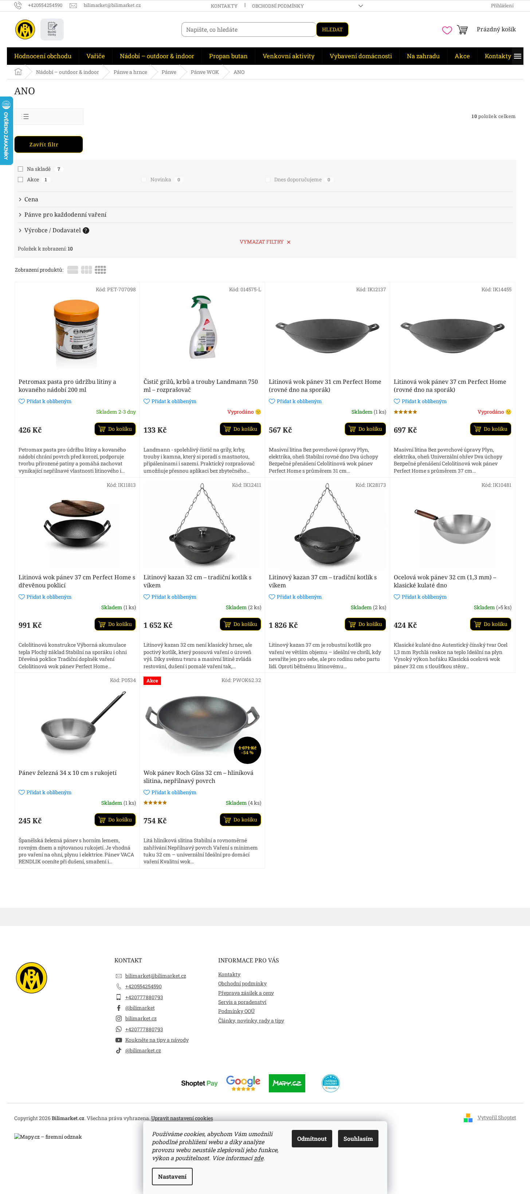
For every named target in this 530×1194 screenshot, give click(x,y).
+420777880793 (144, 997)
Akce (37, 179)
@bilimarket (140, 1007)
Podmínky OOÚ (236, 1011)
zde (258, 1158)
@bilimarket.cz (143, 1050)
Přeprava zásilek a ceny (246, 992)
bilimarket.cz (141, 1018)
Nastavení (172, 1176)
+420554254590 (143, 986)
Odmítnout (312, 1138)
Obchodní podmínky (278, 6)
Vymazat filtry (262, 241)
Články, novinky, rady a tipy (251, 1020)
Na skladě (43, 168)
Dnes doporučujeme (302, 179)
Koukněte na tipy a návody (157, 1039)
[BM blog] (52, 29)
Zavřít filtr (44, 144)
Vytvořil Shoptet (497, 1117)
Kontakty (224, 6)
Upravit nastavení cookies (182, 1118)
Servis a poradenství (242, 1001)
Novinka (165, 179)
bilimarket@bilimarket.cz (155, 975)
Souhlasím (358, 1138)
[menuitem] (43, 56)
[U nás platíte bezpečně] (199, 1082)
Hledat (332, 29)
